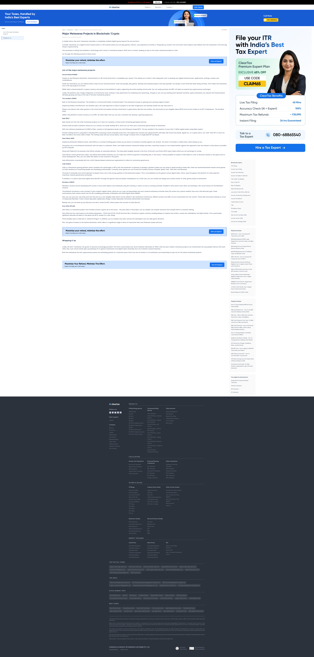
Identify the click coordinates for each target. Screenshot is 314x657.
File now (157, 2)
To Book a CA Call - (175, 2)
